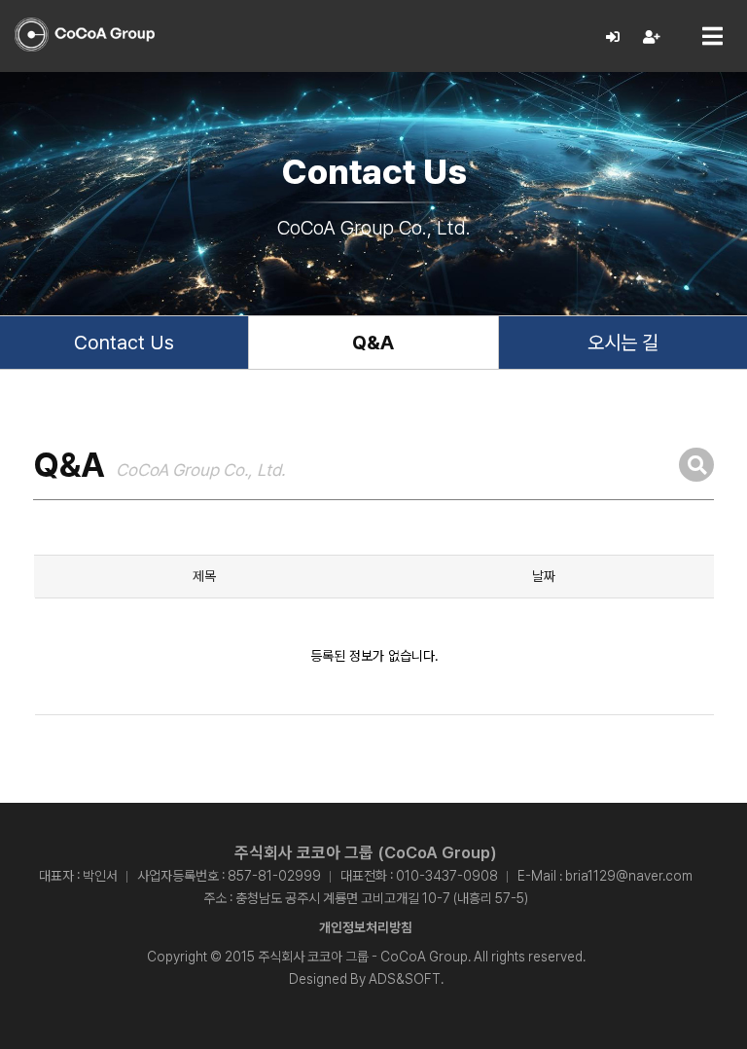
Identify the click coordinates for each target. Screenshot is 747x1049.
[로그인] (613, 37)
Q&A (373, 342)
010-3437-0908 (447, 876)
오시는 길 (622, 342)
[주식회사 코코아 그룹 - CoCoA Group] (85, 35)
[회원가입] (652, 37)
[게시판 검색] (696, 465)
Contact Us (124, 342)
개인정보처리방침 (365, 927)
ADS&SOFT (405, 979)
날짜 (543, 576)
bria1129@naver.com (629, 876)
